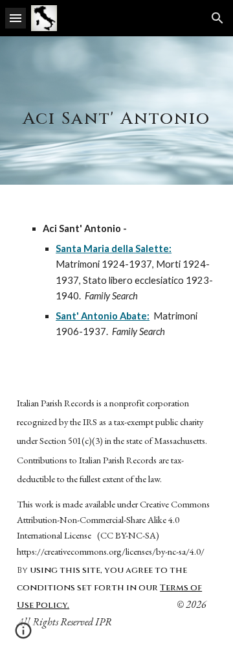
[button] (15, 18)
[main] (116, 110)
